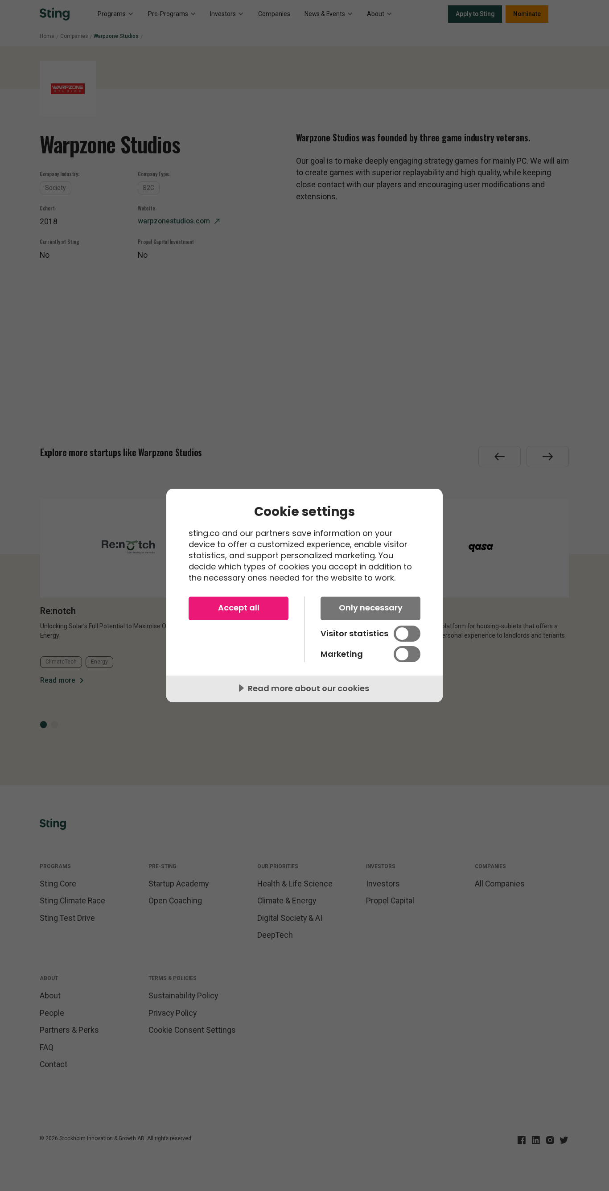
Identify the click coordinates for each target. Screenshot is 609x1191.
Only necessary (371, 607)
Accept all (238, 607)
